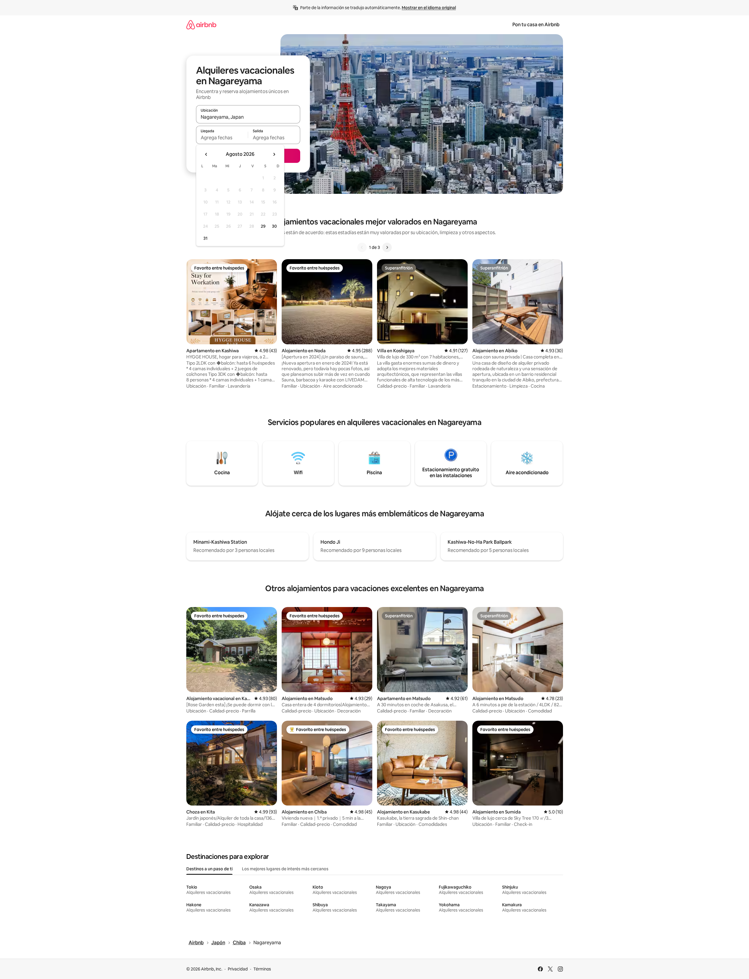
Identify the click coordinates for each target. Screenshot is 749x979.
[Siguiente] (387, 247)
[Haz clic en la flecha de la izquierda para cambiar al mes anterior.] (206, 154)
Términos (262, 969)
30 (274, 226)
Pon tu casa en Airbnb (535, 25)
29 (263, 226)
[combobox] (248, 116)
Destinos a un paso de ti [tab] (209, 868)
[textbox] (222, 137)
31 (205, 238)
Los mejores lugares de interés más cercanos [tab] (285, 868)
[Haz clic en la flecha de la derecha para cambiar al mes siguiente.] (274, 154)
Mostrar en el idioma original (429, 7)
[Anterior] (362, 247)
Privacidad (238, 969)
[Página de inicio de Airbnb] (201, 24)
